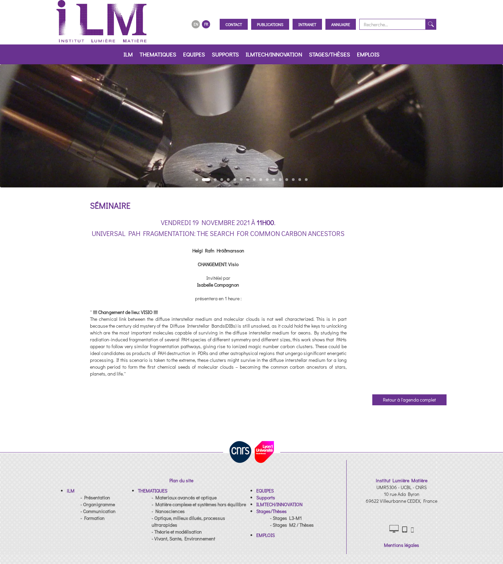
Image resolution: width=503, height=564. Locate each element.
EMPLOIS (368, 54)
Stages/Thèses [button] (329, 54)
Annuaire (340, 24)
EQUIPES (194, 54)
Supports (225, 54)
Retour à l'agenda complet (409, 399)
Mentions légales (401, 545)
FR (206, 24)
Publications (270, 24)
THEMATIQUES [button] (158, 54)
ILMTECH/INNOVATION (274, 54)
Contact (233, 24)
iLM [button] (128, 54)
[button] (71, 490)
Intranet (307, 24)
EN (196, 24)
